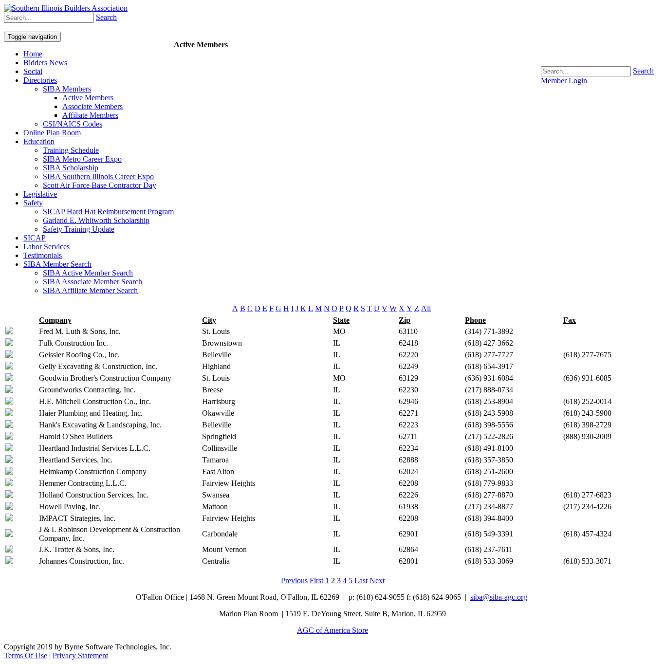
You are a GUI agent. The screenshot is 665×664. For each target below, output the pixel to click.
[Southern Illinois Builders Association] (66, 8)
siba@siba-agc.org (498, 597)
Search (643, 71)
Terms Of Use (25, 655)
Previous (294, 580)
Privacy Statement (80, 655)
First (316, 580)
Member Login (564, 80)
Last (361, 580)
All (426, 308)
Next (377, 580)
